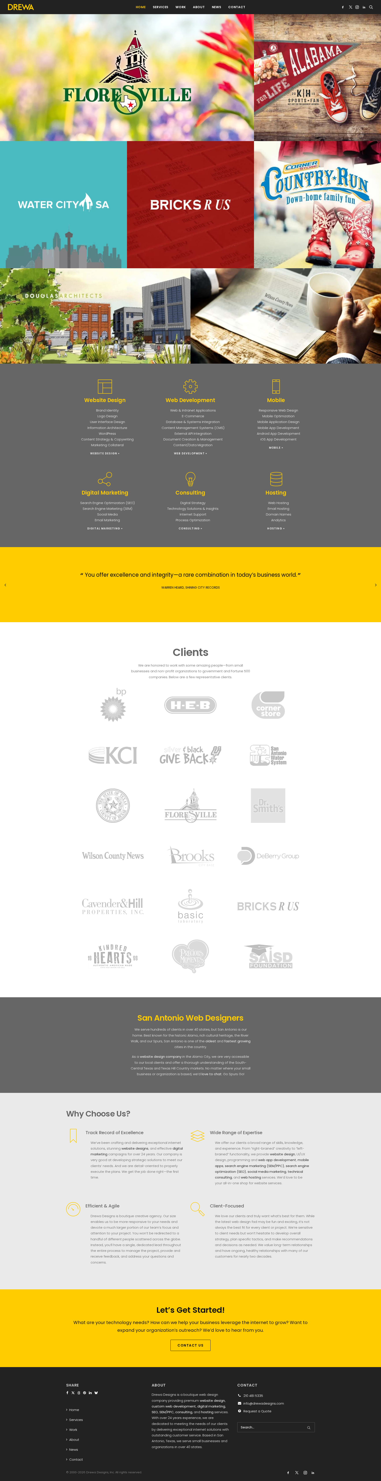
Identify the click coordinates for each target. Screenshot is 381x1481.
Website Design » (105, 453)
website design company (160, 1056)
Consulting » (190, 528)
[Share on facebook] (67, 1393)
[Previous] (5, 595)
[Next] (375, 595)
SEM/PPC (166, 1412)
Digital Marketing (105, 492)
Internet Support (193, 514)
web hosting (251, 1177)
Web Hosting (278, 503)
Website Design (105, 400)
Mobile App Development (278, 427)
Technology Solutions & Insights (193, 508)
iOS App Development (278, 439)
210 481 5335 (253, 1395)
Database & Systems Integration (193, 421)
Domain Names (278, 514)
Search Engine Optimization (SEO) (107, 503)
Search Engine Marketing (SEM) (107, 508)
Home (141, 7)
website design (282, 1154)
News (216, 7)
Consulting (190, 492)
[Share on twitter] (73, 1393)
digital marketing (211, 1406)
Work (181, 7)
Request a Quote (257, 1411)
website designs (134, 1148)
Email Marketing (107, 520)
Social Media (107, 514)
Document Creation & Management (193, 439)
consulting (183, 1412)
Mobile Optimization (278, 416)
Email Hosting (278, 508)
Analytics (278, 520)
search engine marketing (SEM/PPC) (254, 1166)
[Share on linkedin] (90, 1393)
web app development (277, 1160)
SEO (155, 1412)
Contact (236, 7)
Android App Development (278, 433)
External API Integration (193, 433)
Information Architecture (107, 427)
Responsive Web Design (278, 410)
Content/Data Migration (193, 445)
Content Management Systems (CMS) (193, 427)
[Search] (276, 1427)
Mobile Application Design (278, 421)
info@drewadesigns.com (263, 1403)
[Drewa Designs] (21, 7)
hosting (207, 1412)
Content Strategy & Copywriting (107, 439)
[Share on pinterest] (84, 1393)
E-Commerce (193, 416)
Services (161, 7)
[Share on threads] (78, 1393)
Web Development (190, 400)
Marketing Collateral (107, 445)
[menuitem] (141, 7)
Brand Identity (107, 410)
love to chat (212, 1074)
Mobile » (276, 448)
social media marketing (267, 1171)
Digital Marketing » (105, 528)
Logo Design (107, 416)
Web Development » (190, 453)
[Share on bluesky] (96, 1393)
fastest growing (237, 1041)
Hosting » (276, 528)
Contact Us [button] (190, 1345)
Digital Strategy (192, 503)
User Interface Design (107, 421)
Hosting (275, 492)
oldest (210, 1041)
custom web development (174, 1406)
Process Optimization (193, 520)
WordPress (107, 433)
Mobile (276, 400)
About (199, 7)
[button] (343, 7)
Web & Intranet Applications (193, 410)
